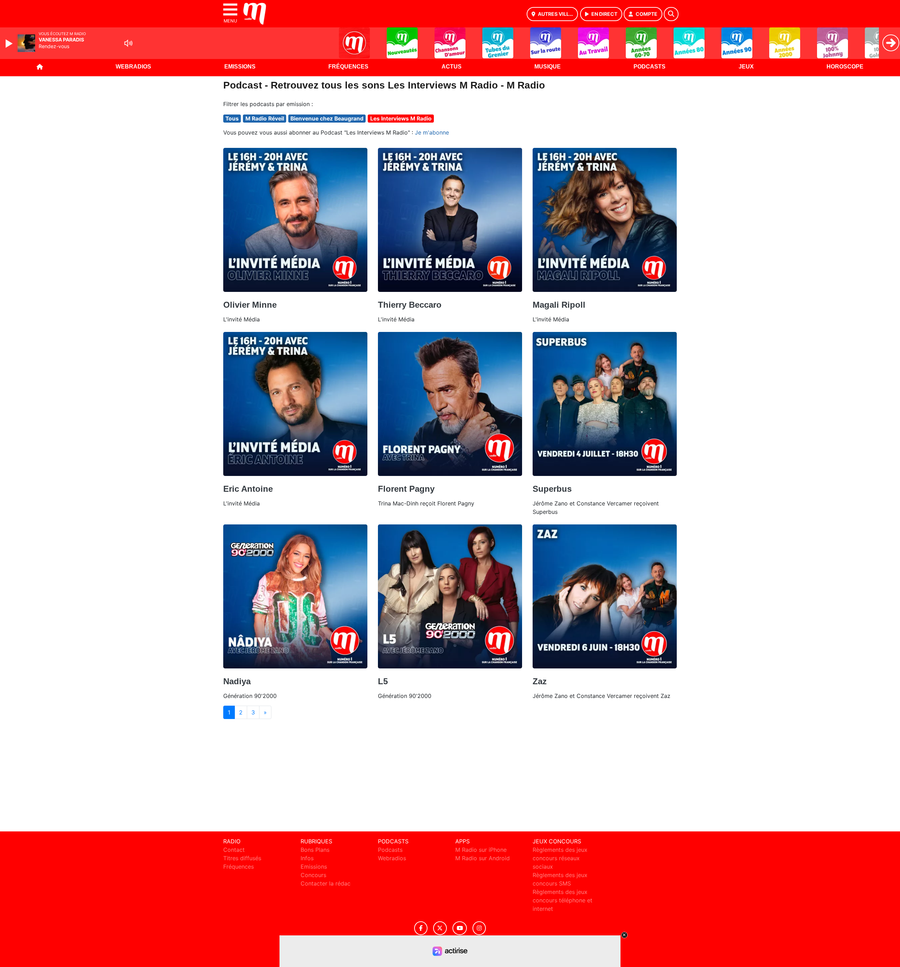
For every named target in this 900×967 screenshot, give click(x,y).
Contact (234, 849)
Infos (307, 858)
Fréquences (348, 67)
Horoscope (845, 67)
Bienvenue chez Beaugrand (327, 118)
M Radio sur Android (482, 858)
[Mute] (128, 43)
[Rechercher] (671, 14)
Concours (313, 874)
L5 (383, 681)
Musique (547, 67)
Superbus (552, 489)
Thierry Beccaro (410, 304)
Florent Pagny (406, 489)
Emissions (240, 67)
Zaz (540, 681)
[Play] (10, 43)
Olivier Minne (250, 304)
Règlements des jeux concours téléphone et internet (562, 900)
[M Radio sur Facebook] (421, 928)
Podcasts (650, 67)
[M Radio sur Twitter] (440, 928)
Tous (232, 118)
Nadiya (237, 681)
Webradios (133, 67)
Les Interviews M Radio (401, 118)
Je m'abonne (432, 132)
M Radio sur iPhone (481, 849)
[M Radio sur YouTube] (459, 928)
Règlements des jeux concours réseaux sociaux (560, 858)
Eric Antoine (248, 489)
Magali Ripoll (559, 304)
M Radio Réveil (264, 118)
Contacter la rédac (326, 883)
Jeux (746, 67)
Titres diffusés (242, 858)
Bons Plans (315, 849)
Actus (452, 67)
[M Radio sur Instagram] (479, 928)
